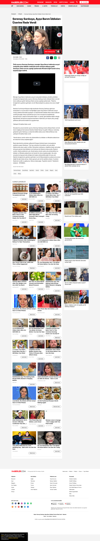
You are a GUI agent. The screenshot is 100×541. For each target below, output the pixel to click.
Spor (12, 481)
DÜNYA (63, 6)
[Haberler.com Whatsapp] (28, 503)
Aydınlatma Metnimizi (13, 538)
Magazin (51, 170)
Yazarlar (32, 487)
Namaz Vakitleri (53, 481)
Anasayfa (13, 14)
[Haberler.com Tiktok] (22, 507)
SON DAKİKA (20, 6)
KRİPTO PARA (63, 2)
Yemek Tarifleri (53, 489)
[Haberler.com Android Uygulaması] (61, 503)
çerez (2, 535)
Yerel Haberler (34, 489)
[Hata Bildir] (47, 519)
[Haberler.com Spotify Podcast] (31, 503)
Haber (45, 516)
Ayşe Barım (32, 170)
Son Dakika (13, 485)
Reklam (70, 471)
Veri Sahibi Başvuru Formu (75, 487)
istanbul (37, 170)
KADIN (29, 6)
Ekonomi (13, 478)
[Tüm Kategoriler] (12, 6)
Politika (42, 170)
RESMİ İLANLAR (72, 6)
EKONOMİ (40, 2)
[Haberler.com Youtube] (18, 507)
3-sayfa (46, 170)
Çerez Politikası (72, 483)
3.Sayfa (20, 14)
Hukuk (15, 173)
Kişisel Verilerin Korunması (75, 485)
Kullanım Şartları (73, 478)
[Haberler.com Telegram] (25, 507)
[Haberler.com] (18, 471)
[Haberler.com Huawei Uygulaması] (68, 503)
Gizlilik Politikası (72, 481)
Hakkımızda (65, 471)
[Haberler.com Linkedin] (25, 503)
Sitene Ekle (71, 495)
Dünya (12, 491)
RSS (70, 493)
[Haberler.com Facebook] (15, 503)
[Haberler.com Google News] (12, 503)
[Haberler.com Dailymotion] (28, 507)
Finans (32, 483)
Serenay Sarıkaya (17, 170)
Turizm (32, 485)
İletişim (75, 471)
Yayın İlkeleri (86, 471)
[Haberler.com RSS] (12, 507)
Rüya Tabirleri (53, 487)
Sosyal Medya (25, 170)
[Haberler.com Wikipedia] (15, 507)
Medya (19, 173)
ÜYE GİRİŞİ (85, 2)
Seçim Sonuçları (53, 483)
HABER (72, 2)
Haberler (13, 476)
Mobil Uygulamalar (73, 491)
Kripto (12, 487)
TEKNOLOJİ (54, 6)
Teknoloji (33, 481)
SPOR (55, 2)
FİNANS (36, 6)
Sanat (56, 170)
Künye (80, 471)
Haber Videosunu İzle (50, 51)
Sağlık (32, 478)
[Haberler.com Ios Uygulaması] (54, 503)
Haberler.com (53, 476)
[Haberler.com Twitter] (18, 503)
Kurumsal (71, 476)
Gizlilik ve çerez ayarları (40, 519)
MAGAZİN (48, 2)
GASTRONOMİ (85, 6)
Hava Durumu (53, 478)
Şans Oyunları (53, 485)
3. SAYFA (44, 6)
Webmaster (72, 489)
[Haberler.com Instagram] (22, 503)
